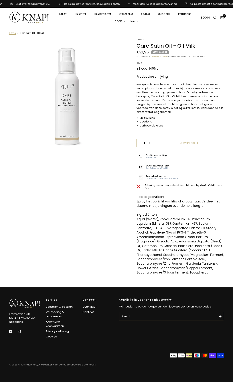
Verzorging (126, 14)
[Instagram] (22, 331)
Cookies (51, 336)
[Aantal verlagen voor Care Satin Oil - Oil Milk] (139, 143)
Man (133, 21)
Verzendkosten (159, 56)
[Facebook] (13, 331)
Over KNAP (89, 307)
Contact (89, 299)
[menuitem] (65, 14)
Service (52, 299)
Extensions (184, 14)
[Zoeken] (215, 18)
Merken (63, 14)
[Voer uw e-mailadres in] (220, 316)
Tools (118, 21)
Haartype (81, 14)
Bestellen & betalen (59, 307)
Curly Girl (164, 14)
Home (12, 33)
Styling (145, 14)
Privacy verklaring (57, 331)
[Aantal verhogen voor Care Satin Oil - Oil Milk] (149, 143)
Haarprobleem (102, 14)
